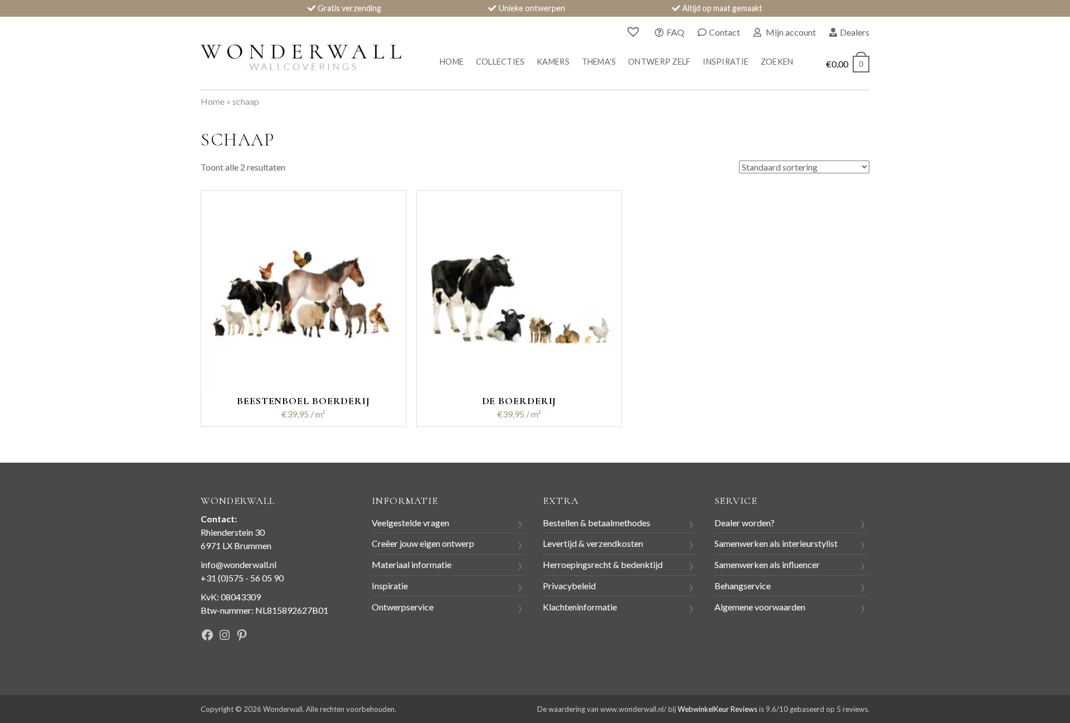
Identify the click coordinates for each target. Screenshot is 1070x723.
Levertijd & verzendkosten (593, 543)
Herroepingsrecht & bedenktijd (603, 564)
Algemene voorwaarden (759, 606)
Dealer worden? (744, 522)
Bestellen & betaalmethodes (596, 522)
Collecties (500, 61)
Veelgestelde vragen (410, 522)
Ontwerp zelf (659, 61)
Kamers (553, 61)
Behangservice (742, 585)
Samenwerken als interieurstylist (776, 543)
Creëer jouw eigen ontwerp (423, 543)
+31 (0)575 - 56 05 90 (242, 577)
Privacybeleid (569, 585)
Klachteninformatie (580, 606)
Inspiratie (725, 61)
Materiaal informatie (411, 564)
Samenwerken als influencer (767, 564)
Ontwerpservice (403, 606)
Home (452, 61)
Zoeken (777, 61)
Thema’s (599, 61)
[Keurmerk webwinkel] (311, 636)
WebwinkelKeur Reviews (717, 709)
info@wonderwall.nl (238, 564)
